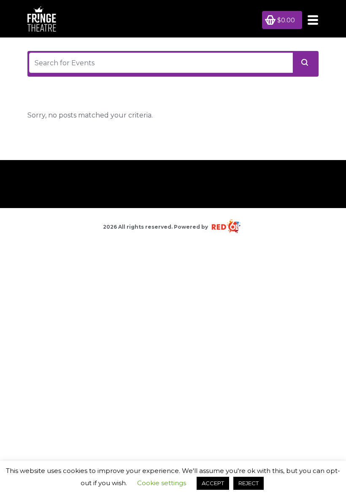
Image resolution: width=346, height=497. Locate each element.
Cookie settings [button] (161, 483)
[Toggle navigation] (310, 20)
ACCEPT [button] (213, 483)
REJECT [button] (248, 483)
